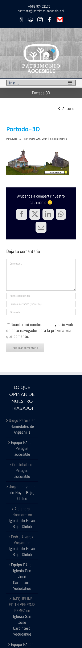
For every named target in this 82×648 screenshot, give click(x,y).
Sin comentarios (58, 138)
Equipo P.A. (16, 138)
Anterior (69, 108)
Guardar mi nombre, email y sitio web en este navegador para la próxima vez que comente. (39, 330)
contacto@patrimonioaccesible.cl (41, 11)
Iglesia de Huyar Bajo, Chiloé (23, 492)
